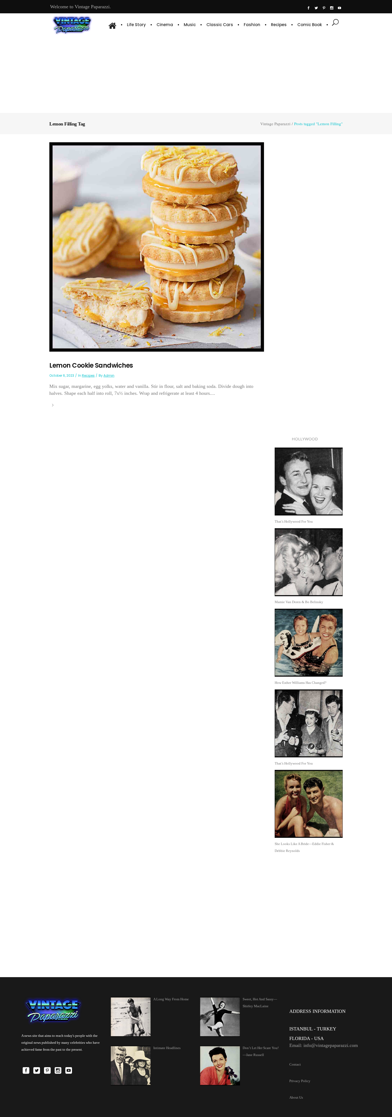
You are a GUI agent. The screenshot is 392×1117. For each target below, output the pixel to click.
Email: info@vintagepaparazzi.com (323, 1045)
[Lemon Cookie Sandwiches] (156, 247)
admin (108, 375)
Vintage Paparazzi (275, 124)
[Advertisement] (196, 73)
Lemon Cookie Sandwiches (91, 365)
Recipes (88, 375)
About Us (296, 1097)
